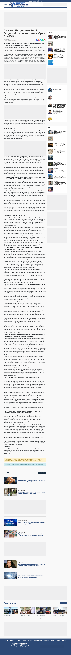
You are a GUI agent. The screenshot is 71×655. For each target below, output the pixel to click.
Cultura (22, 8)
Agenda (46, 8)
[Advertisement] (55, 4)
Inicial (5, 8)
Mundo (42, 8)
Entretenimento (28, 8)
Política (8, 8)
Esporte (17, 8)
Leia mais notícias (42, 472)
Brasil (38, 8)
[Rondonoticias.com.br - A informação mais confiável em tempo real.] (19, 4)
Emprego (34, 8)
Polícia (13, 8)
